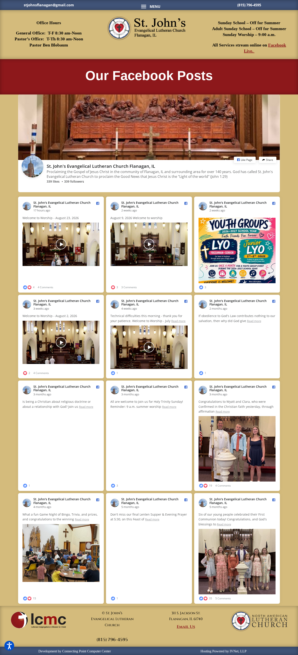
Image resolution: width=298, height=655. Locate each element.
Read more (178, 321)
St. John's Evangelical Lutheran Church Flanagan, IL (101, 166)
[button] (245, 160)
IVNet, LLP (238, 651)
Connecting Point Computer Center (86, 651)
